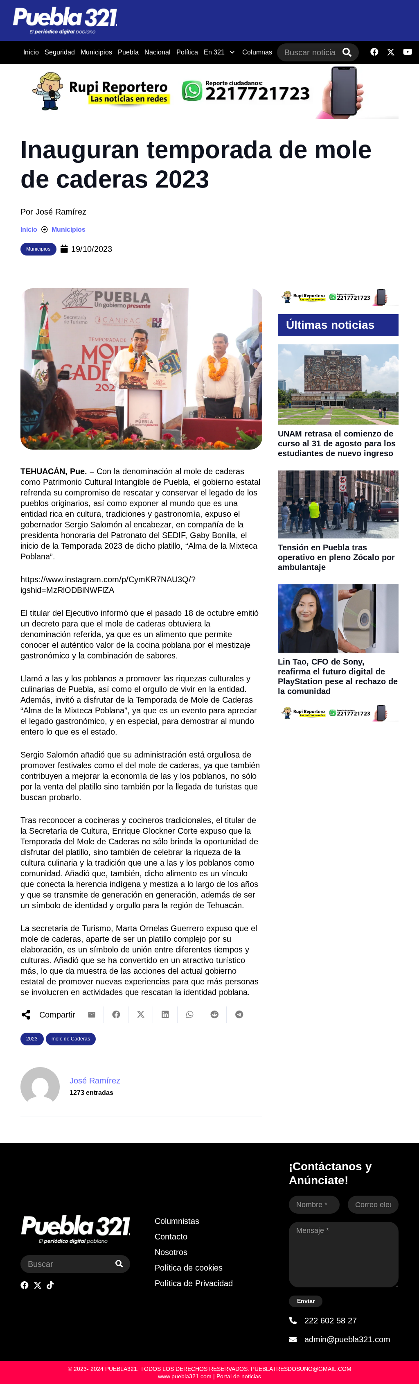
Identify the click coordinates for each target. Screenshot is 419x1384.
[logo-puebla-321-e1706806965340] (64, 20)
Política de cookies (189, 1267)
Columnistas (177, 1221)
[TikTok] (50, 1285)
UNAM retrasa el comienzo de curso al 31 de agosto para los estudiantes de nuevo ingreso (337, 443)
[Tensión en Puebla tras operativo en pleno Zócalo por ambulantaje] (338, 475)
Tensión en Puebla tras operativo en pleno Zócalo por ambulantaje (336, 557)
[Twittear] (140, 1014)
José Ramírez (61, 211)
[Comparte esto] (116, 1014)
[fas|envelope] (296, 1339)
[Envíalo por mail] (91, 1014)
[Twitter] (391, 52)
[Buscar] (346, 52)
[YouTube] (407, 52)
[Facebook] (374, 52)
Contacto (171, 1236)
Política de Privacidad (194, 1283)
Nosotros (171, 1252)
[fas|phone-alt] (296, 1320)
